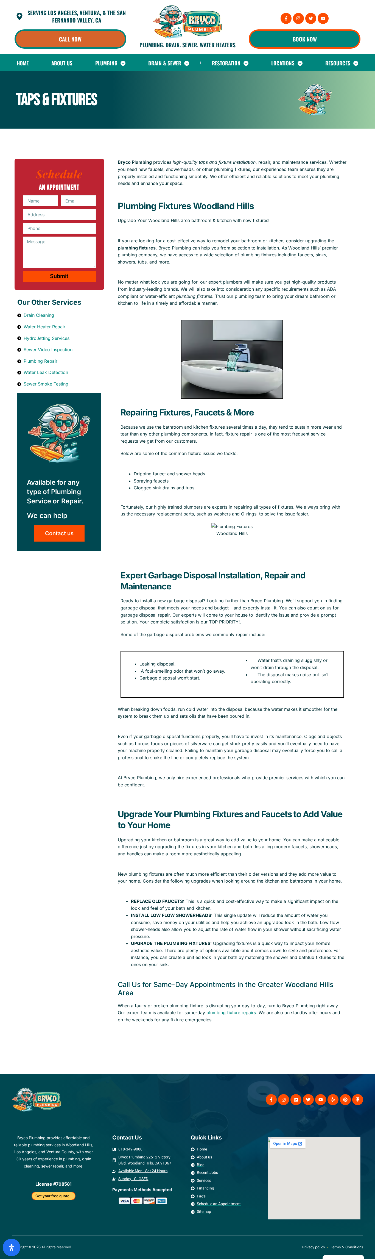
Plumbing (106, 63)
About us (61, 63)
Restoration (226, 63)
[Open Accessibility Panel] (11, 1247)
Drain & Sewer (164, 63)
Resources (337, 63)
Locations (283, 63)
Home (23, 63)
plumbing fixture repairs (231, 1012)
